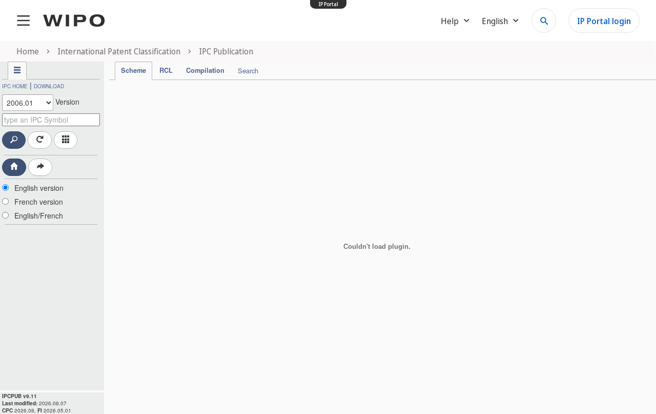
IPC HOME (15, 86)
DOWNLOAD (49, 86)
